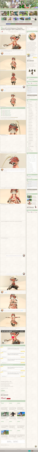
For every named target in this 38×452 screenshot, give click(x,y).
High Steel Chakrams (8, 115)
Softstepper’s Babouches (7, 114)
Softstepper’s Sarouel (7, 113)
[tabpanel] (4, 20)
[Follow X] (1, 395)
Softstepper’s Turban (7, 110)
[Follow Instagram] (6, 395)
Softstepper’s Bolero (7, 111)
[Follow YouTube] (7, 395)
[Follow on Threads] (4, 395)
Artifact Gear (3, 390)
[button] (36, 28)
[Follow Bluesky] (3, 395)
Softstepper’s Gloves (8, 112)
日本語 (36, 83)
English (29, 83)
